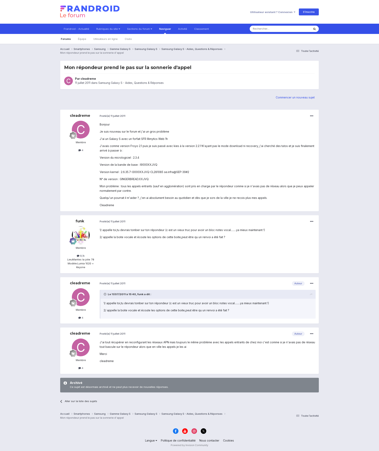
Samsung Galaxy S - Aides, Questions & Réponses (131, 82)
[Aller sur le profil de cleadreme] (68, 81)
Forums (66, 38)
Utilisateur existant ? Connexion (272, 12)
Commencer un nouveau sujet (295, 97)
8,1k (82, 255)
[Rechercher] (314, 29)
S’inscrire (309, 11)
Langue (150, 440)
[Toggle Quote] (105, 294)
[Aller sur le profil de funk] (81, 235)
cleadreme (88, 78)
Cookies (228, 440)
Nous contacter (209, 440)
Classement (201, 28)
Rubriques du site (107, 28)
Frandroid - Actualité (76, 28)
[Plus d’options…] (312, 116)
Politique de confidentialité (178, 440)
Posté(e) (112, 115)
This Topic (298, 28)
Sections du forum (139, 28)
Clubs (128, 38)
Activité (182, 28)
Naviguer (165, 28)
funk (80, 221)
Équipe (82, 38)
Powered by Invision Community (189, 445)
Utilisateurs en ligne (105, 38)
